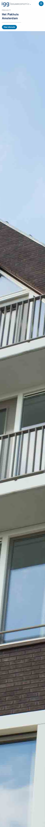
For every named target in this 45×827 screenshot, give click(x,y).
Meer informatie (9, 27)
